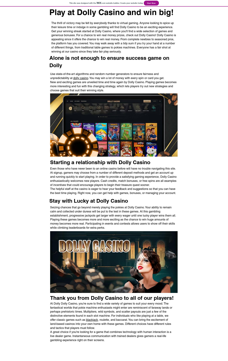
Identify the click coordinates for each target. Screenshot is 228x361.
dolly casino (80, 78)
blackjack (92, 319)
